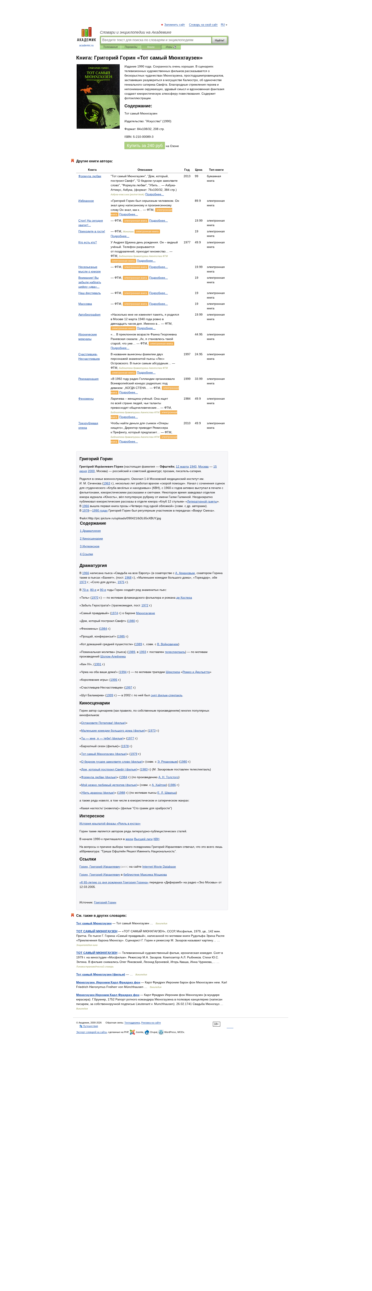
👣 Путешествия (88, 1026)
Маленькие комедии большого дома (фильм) (113, 730)
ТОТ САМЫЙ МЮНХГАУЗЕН (96, 931)
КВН (156, 839)
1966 (85, 506)
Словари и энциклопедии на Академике (135, 32)
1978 (85, 510)
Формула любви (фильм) (99, 777)
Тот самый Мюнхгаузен (94, 923)
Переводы (131, 47)
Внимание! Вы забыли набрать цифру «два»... (89, 282)
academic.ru (86, 45)
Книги (151, 47)
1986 (172, 785)
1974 (114, 613)
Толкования (110, 47)
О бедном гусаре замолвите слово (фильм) (112, 761)
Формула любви (89, 176)
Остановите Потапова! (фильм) (103, 723)
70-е (85, 590)
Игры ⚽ (171, 47)
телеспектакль (175, 652)
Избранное (86, 200)
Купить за (145, 145)
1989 (138, 644)
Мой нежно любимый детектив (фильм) (109, 785)
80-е (93, 590)
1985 (121, 636)
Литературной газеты (202, 501)
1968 (128, 577)
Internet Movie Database (159, 866)
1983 (144, 769)
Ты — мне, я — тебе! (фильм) (102, 738)
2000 (91, 471)
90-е (103, 590)
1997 (128, 687)
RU (223, 24)
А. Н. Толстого (168, 777)
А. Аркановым (185, 573)
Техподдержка (132, 1022)
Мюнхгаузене (145, 613)
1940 (193, 466)
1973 (82, 582)
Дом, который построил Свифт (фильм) (109, 769)
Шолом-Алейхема (113, 656)
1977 (130, 738)
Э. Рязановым (167, 761)
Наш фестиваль (89, 293)
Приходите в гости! (91, 231)
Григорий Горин (105, 902)
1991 (98, 664)
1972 (144, 605)
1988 (121, 792)
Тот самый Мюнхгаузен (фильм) (104, 754)
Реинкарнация (88, 378)
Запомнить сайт (175, 24)
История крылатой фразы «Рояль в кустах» (110, 823)
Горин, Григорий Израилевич (99, 866)
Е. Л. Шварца (166, 792)
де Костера (184, 597)
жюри (129, 839)
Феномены (86, 398)
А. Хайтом (159, 785)
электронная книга (135, 220)
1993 (142, 652)
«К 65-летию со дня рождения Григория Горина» (114, 882)
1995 (113, 679)
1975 (121, 582)
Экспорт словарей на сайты (91, 1032)
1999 (109, 695)
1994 (123, 672)
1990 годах (100, 510)
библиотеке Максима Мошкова (145, 874)
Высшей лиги (143, 839)
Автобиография (89, 314)
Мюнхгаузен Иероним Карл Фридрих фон (107, 995)
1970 (94, 597)
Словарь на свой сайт (203, 24)
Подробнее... (154, 194)
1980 (131, 621)
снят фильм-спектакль (166, 695)
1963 (106, 483)
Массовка (85, 303)
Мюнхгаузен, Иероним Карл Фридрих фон (108, 982)
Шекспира (173, 672)
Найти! (219, 40)
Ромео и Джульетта (196, 672)
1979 (133, 754)
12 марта (182, 466)
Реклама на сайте (151, 1022)
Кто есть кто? (87, 242)
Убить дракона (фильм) (98, 792)
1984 (103, 628)
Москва (203, 466)
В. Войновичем (167, 644)
